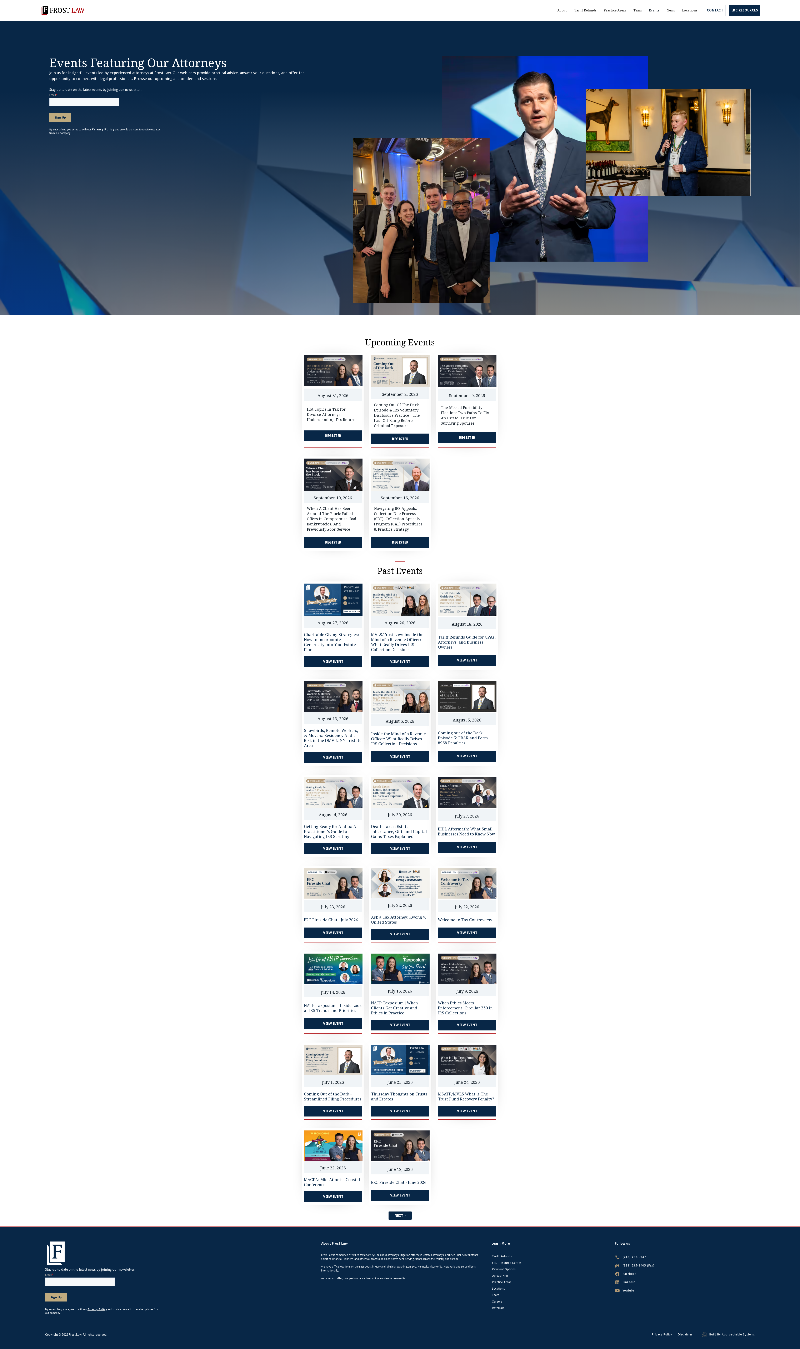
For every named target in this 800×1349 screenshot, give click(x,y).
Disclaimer (685, 1334)
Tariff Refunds (585, 10)
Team (637, 10)
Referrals (498, 1308)
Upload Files (500, 1275)
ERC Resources (744, 10)
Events (654, 10)
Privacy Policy (662, 1334)
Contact (715, 10)
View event (333, 662)
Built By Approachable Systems (732, 1334)
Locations (689, 10)
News (671, 10)
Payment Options (504, 1269)
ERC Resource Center (506, 1262)
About (562, 10)
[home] (62, 10)
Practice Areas (615, 10)
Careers (497, 1301)
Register (333, 436)
